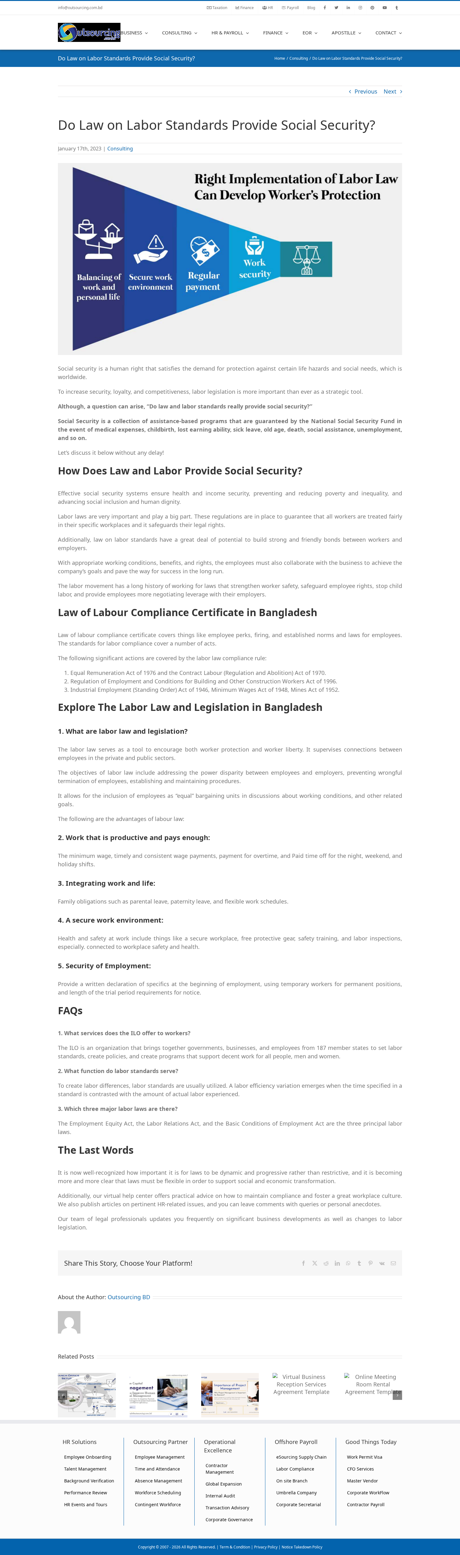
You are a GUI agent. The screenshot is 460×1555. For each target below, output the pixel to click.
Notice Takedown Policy (302, 1547)
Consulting (120, 148)
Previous (366, 91)
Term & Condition (235, 1547)
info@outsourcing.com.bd (80, 7)
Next (390, 91)
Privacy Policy (266, 1547)
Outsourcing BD (129, 1297)
